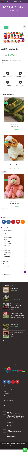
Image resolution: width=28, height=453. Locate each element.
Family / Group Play (7, 230)
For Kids (9, 60)
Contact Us (6, 393)
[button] (24, 26)
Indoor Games (6, 248)
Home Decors (7, 245)
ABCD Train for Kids (14, 10)
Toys (13, 60)
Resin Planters (7, 256)
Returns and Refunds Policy (10, 398)
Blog (5, 391)
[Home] (1, 10)
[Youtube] (18, 222)
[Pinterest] (13, 222)
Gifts (4, 235)
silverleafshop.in (11, 436)
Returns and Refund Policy (17, 445)
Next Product (21, 22)
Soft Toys (14, 124)
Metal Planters (7, 254)
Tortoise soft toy (14, 126)
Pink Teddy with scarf (14, 203)
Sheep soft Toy (14, 164)
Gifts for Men (7, 241)
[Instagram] (8, 222)
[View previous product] (2, 22)
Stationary (5, 261)
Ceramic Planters (7, 252)
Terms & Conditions (8, 400)
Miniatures (6, 268)
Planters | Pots (6, 250)
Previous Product (7, 22)
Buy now (4, 132)
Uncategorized (6, 274)
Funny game (6, 233)
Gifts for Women (7, 243)
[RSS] (23, 222)
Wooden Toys (17, 60)
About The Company (9, 389)
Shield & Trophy (6, 259)
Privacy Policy (7, 395)
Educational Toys (8, 266)
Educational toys (8, 62)
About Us (4, 443)
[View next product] (25, 22)
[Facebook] (4, 222)
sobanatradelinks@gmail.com (14, 431)
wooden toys (15, 62)
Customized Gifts (8, 237)
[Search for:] (21, 1)
